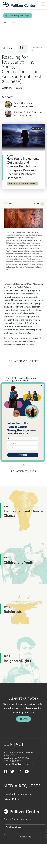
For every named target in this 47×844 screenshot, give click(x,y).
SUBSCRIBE (22, 455)
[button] (23, 426)
